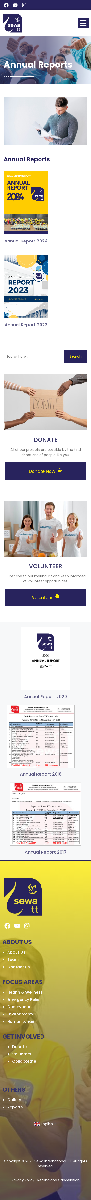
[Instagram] (24, 5)
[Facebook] (6, 5)
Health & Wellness (25, 992)
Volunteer (43, 598)
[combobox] (33, 356)
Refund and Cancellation (58, 1180)
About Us (16, 952)
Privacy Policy (23, 1180)
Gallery (14, 1100)
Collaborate (24, 1061)
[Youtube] (15, 5)
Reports (15, 1107)
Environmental (21, 1014)
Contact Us (18, 967)
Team (13, 959)
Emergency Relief (24, 999)
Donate (19, 1047)
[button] (83, 23)
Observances (20, 1007)
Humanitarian (20, 1021)
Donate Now (43, 471)
